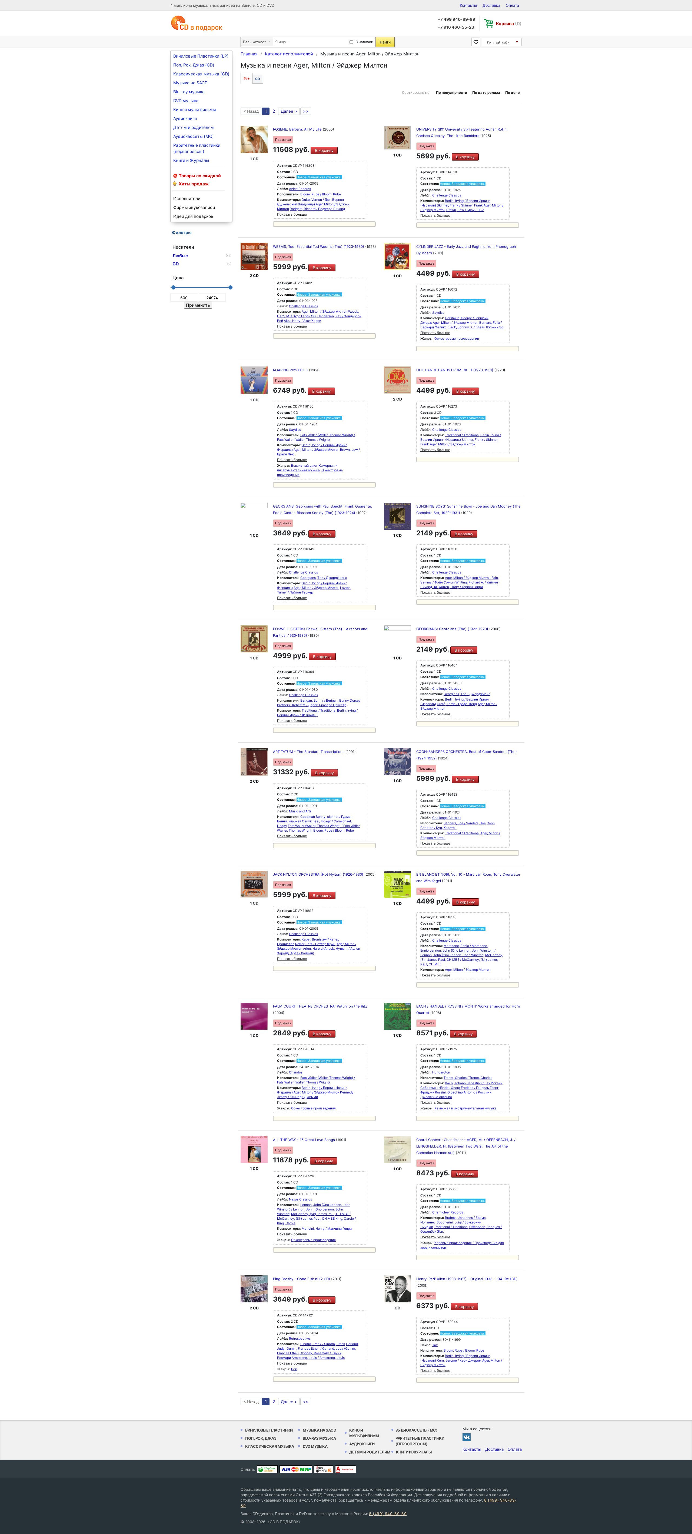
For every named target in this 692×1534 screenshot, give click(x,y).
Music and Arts (300, 811)
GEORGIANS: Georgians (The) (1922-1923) (452, 629)
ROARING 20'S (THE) (291, 370)
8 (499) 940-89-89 (388, 1513)
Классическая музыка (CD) (201, 73)
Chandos (295, 1072)
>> (305, 111)
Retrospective (299, 1338)
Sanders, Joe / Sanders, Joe (465, 823)
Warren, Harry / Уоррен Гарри (460, 587)
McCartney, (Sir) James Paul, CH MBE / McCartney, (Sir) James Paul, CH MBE (461, 959)
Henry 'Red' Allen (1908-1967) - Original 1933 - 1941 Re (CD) (467, 1279)
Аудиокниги (185, 118)
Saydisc (438, 313)
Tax (435, 1345)
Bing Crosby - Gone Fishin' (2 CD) (302, 1279)
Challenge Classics (446, 195)
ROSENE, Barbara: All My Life (298, 129)
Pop (294, 1369)
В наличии (364, 42)
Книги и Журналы (191, 160)
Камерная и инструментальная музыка (465, 1108)
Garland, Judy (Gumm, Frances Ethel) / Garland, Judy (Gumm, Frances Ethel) (318, 1348)
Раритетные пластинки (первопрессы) (196, 148)
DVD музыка (185, 100)
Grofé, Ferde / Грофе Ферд (457, 704)
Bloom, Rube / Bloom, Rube (320, 194)
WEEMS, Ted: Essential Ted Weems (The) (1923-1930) (319, 246)
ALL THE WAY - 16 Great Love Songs (304, 1140)
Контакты (468, 5)
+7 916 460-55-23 (456, 27)
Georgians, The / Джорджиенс (323, 578)
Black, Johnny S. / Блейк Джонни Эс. (475, 327)
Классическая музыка (269, 1446)
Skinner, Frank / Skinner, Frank (460, 205)
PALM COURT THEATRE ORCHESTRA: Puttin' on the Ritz (320, 1006)
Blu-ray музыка (189, 91)
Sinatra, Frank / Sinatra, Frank (322, 1344)
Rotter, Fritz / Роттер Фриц (315, 944)
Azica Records (300, 189)
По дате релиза (486, 92)
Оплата (512, 5)
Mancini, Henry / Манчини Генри (327, 1228)
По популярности (451, 92)
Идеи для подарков (193, 216)
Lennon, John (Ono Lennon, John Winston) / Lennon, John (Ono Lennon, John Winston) (313, 1209)
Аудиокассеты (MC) (193, 136)
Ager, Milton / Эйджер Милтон (324, 311)
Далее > (289, 111)
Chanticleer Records (447, 1212)
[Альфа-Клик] (345, 1469)
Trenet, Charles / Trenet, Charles (468, 1078)
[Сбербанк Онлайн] (267, 1469)
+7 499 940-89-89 (456, 19)
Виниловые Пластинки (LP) (201, 56)
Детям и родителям (193, 127)
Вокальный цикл (304, 465)
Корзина (509, 23)
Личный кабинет (501, 42)
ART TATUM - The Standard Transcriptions (309, 751)
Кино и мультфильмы (194, 109)
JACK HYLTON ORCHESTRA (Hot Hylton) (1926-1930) (318, 874)
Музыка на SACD (190, 82)
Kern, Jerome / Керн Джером (459, 1360)
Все (246, 78)
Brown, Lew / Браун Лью (465, 210)
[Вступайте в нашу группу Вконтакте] (467, 1437)
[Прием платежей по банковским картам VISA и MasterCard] (296, 1469)
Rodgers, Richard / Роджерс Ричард (317, 209)
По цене (512, 92)
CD (257, 79)
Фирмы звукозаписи (194, 207)
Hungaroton (441, 1072)
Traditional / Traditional (462, 435)
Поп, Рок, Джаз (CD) (193, 65)
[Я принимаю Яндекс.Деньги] (323, 1469)
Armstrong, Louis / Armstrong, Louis (318, 1358)
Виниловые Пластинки (269, 1430)
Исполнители (186, 198)
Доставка (491, 5)
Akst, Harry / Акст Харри (302, 321)
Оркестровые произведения (456, 338)
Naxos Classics (300, 1199)
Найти (385, 42)
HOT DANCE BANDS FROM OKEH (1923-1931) (455, 370)
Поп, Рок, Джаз (260, 1438)
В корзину (324, 150)
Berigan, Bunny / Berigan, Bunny (324, 700)
